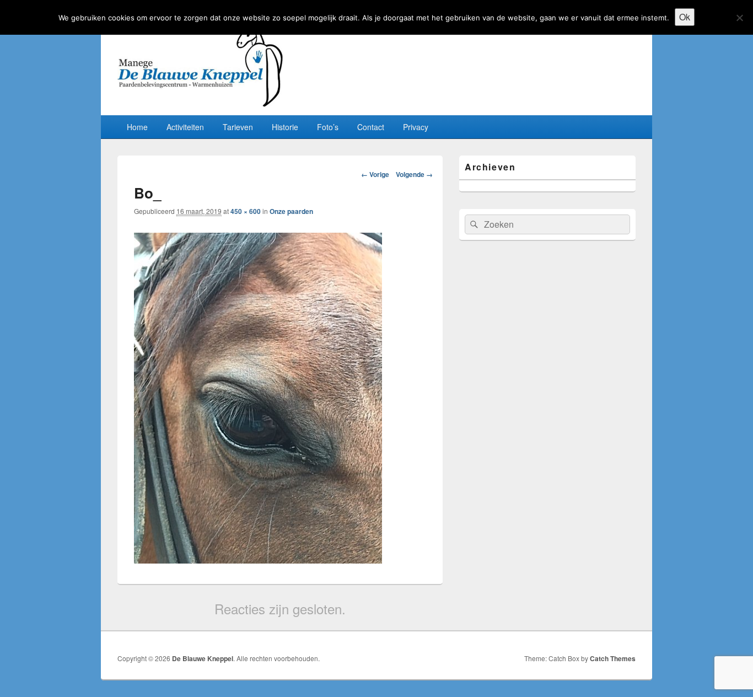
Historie (285, 126)
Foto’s (327, 126)
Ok (684, 16)
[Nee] (739, 17)
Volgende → (414, 174)
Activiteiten (185, 126)
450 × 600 (245, 211)
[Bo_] (258, 560)
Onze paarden (291, 211)
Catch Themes (613, 658)
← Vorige (375, 174)
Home (137, 126)
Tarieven (238, 126)
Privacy (415, 126)
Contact (370, 126)
